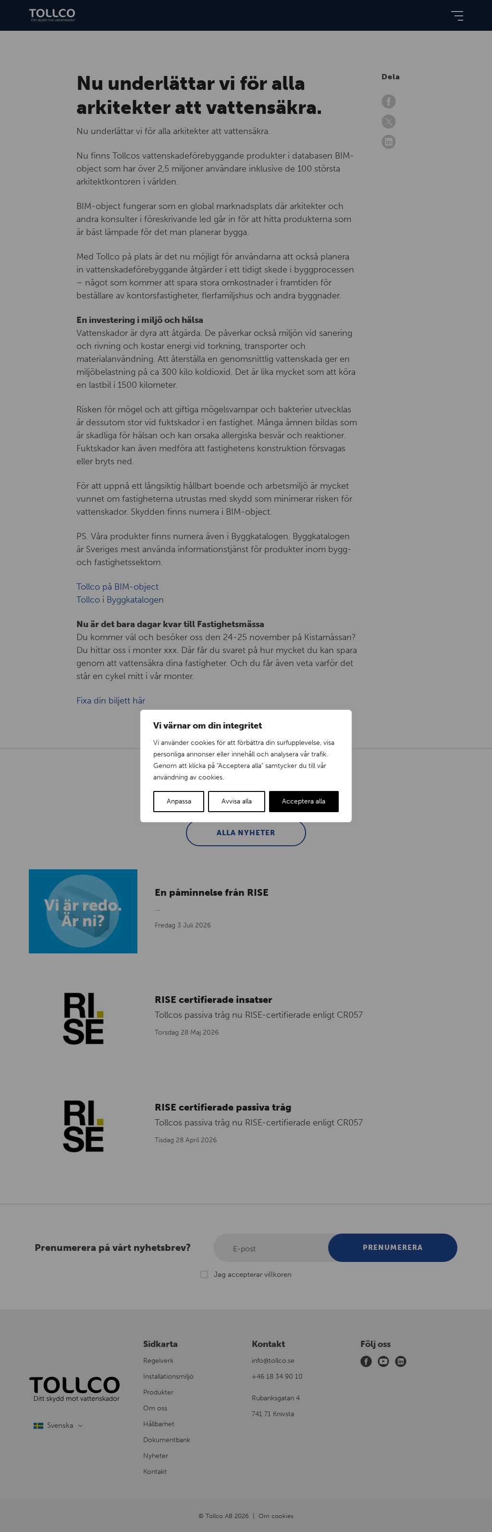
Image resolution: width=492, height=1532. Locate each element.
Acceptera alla (303, 801)
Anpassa (179, 801)
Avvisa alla (236, 801)
